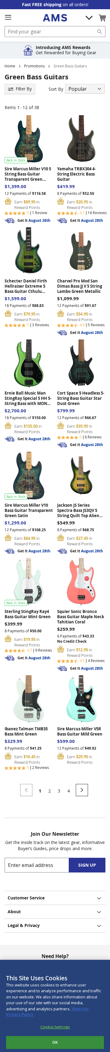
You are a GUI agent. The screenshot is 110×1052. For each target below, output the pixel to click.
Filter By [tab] (24, 89)
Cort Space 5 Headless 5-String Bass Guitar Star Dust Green (80, 398)
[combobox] (55, 31)
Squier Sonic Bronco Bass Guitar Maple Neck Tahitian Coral (80, 617)
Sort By (56, 89)
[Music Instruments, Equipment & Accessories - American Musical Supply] (55, 17)
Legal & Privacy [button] (24, 925)
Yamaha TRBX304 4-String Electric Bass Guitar (76, 174)
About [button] (14, 911)
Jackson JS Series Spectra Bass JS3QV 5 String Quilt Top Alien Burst (78, 510)
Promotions (34, 66)
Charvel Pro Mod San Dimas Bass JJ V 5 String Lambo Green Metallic (79, 286)
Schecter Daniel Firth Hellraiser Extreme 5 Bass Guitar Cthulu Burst (26, 286)
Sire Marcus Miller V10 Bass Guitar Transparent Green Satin (29, 510)
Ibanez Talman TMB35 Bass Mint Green (26, 731)
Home (10, 66)
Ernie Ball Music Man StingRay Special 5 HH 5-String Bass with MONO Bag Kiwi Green (28, 398)
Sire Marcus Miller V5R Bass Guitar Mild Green (79, 731)
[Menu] (8, 17)
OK (55, 1042)
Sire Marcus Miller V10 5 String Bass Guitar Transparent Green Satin (28, 174)
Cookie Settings (55, 1027)
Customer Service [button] (26, 898)
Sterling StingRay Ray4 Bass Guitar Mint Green (28, 614)
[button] (102, 18)
